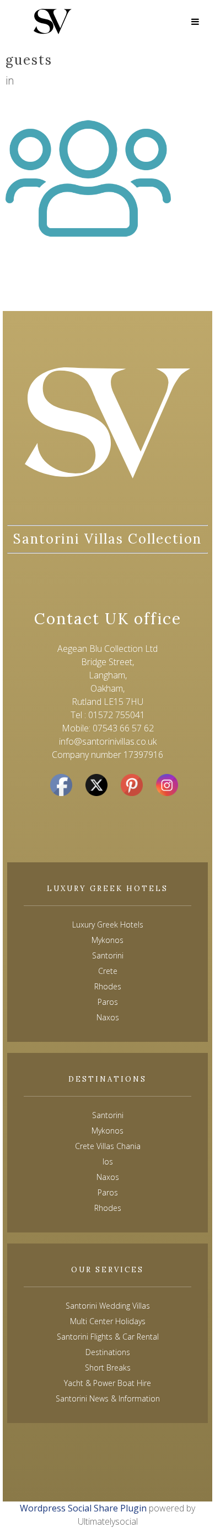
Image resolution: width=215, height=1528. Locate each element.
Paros (108, 1192)
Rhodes (107, 1208)
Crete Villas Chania (108, 1146)
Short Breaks (108, 1367)
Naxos (107, 1177)
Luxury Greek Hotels (107, 924)
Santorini (107, 1115)
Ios (108, 1161)
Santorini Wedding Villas (108, 1305)
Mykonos (107, 1130)
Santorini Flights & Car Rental (108, 1336)
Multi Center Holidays (108, 1321)
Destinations (107, 1352)
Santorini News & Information (108, 1398)
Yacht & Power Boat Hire (107, 1383)
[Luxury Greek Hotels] (53, 21)
